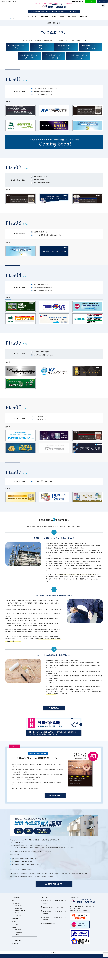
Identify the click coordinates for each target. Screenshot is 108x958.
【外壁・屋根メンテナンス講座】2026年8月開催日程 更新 (54, 902)
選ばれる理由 (44, 16)
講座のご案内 (18, 940)
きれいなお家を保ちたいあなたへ (41, 47)
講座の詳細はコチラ (55, 884)
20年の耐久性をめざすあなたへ (29, 56)
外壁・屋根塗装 (18, 905)
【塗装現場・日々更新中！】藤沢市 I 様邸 (53, 907)
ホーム (23, 16)
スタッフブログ (18, 932)
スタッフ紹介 (18, 929)
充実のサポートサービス (20, 910)
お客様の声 (17, 924)
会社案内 (62, 16)
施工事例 (54, 16)
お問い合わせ (102, 1)
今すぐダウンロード (55, 795)
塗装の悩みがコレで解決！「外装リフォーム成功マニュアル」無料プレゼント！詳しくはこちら (54, 11)
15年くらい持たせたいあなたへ (53, 56)
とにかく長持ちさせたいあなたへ (17, 47)
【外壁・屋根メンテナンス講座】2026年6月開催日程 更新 (54, 912)
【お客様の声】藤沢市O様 (49, 923)
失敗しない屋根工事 (19, 913)
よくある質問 (83, 16)
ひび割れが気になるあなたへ (66, 47)
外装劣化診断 (18, 915)
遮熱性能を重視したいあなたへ (90, 47)
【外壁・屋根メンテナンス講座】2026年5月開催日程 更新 (54, 918)
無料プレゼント (72, 16)
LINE (90, 1)
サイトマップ (54, 952)
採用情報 (17, 934)
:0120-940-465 (78, 1)
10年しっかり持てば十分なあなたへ (78, 56)
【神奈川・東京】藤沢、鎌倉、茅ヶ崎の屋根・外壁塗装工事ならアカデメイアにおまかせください (51, 956)
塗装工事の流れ (54, 708)
